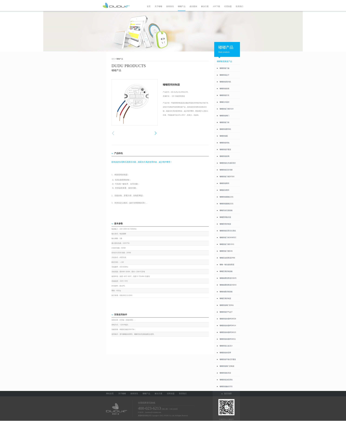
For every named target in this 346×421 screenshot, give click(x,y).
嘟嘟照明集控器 (225, 217)
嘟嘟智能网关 (224, 183)
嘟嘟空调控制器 (225, 298)
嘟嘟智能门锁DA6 (226, 251)
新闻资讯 (170, 6)
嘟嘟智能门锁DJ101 (227, 244)
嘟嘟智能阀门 (224, 116)
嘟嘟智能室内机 (225, 82)
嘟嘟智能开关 (224, 95)
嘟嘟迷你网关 (224, 190)
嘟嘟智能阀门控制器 (227, 366)
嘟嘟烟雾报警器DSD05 (228, 278)
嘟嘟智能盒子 (224, 75)
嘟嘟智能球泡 (224, 143)
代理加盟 (228, 6)
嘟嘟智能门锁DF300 (227, 177)
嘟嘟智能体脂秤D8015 (228, 332)
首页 (149, 6)
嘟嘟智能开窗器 (225, 149)
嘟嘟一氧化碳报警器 (227, 265)
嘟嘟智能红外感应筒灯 (228, 163)
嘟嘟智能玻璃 (224, 156)
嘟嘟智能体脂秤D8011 (228, 339)
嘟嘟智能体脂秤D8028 (228, 319)
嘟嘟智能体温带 (225, 353)
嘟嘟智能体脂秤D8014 (228, 325)
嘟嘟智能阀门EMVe (227, 305)
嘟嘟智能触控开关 (226, 386)
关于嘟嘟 (158, 6)
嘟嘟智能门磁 (224, 68)
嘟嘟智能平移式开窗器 (228, 359)
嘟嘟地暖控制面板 (226, 292)
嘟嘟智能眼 (224, 136)
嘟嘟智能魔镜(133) (226, 197)
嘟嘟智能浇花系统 (226, 380)
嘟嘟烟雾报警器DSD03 (228, 285)
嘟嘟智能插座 (224, 89)
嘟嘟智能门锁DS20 (227, 109)
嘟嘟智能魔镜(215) (226, 204)
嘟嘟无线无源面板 (226, 210)
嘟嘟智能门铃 (224, 122)
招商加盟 (170, 394)
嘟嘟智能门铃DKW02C (228, 237)
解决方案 (205, 6)
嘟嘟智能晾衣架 (225, 373)
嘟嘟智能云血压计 (226, 346)
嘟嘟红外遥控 (224, 102)
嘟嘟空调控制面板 (226, 271)
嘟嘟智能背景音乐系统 (228, 231)
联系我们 (239, 6)
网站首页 (110, 394)
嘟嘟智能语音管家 (226, 170)
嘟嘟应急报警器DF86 (227, 258)
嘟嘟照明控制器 (225, 224)
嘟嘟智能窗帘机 (225, 129)
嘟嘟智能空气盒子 (226, 312)
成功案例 (193, 6)
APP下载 (216, 6)
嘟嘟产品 (181, 6)
